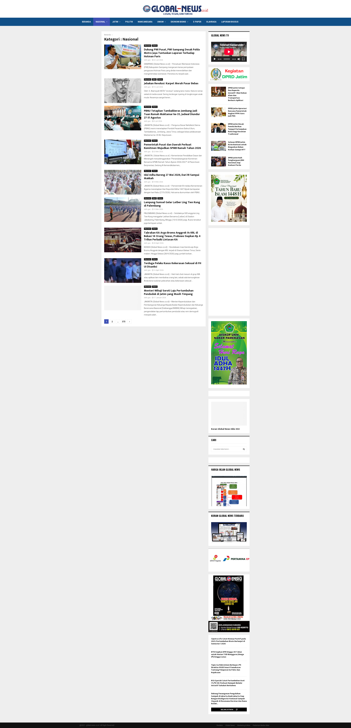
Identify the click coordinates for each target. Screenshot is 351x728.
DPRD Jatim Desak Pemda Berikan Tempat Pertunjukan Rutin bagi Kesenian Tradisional (237, 129)
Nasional (100, 22)
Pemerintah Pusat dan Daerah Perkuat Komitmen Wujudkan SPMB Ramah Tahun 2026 (172, 146)
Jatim (115, 22)
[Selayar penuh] (243, 59)
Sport (154, 198)
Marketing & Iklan (243, 725)
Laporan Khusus (229, 22)
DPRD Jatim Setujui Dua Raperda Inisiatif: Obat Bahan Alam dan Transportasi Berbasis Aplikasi (237, 94)
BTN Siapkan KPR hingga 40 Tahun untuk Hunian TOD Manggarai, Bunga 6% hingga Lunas (227, 654)
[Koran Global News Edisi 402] (229, 413)
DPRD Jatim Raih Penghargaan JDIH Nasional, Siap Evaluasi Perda (236, 161)
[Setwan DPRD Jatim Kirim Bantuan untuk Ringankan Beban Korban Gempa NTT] (218, 146)
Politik (129, 22)
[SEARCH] (244, 449)
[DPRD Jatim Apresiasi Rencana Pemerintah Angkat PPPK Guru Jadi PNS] (218, 112)
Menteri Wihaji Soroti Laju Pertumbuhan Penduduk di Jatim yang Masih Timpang (168, 292)
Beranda (86, 22)
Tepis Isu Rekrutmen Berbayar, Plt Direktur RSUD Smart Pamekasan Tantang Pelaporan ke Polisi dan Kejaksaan (226, 668)
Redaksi (220, 725)
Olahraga (211, 22)
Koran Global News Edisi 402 (225, 429)
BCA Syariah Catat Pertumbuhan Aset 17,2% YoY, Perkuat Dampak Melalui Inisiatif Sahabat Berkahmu (228, 683)
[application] (229, 52)
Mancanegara (145, 22)
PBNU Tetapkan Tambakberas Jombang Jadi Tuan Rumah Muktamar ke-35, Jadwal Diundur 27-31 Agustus (172, 114)
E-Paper (197, 22)
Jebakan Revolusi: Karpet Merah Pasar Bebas (171, 83)
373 (123, 322)
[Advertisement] (229, 272)
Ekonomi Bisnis (178, 22)
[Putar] (214, 59)
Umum (160, 22)
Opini (154, 79)
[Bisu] (238, 59)
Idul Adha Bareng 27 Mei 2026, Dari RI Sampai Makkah (171, 177)
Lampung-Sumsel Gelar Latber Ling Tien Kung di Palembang (172, 204)
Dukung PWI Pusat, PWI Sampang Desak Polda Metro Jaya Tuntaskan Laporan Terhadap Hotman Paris (172, 53)
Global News (230, 725)
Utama (155, 45)
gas (149, 60)
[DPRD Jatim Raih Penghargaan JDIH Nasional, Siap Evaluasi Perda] (218, 161)
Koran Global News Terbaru (227, 515)
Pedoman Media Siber (261, 725)
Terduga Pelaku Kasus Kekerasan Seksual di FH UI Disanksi (172, 265)
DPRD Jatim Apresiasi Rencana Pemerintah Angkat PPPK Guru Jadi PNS (237, 112)
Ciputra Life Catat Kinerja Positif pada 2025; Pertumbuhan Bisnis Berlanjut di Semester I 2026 (228, 641)
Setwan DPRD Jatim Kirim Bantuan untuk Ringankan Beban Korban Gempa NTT (237, 146)
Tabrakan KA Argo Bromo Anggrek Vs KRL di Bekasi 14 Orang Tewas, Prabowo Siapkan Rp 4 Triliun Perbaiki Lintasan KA (172, 236)
